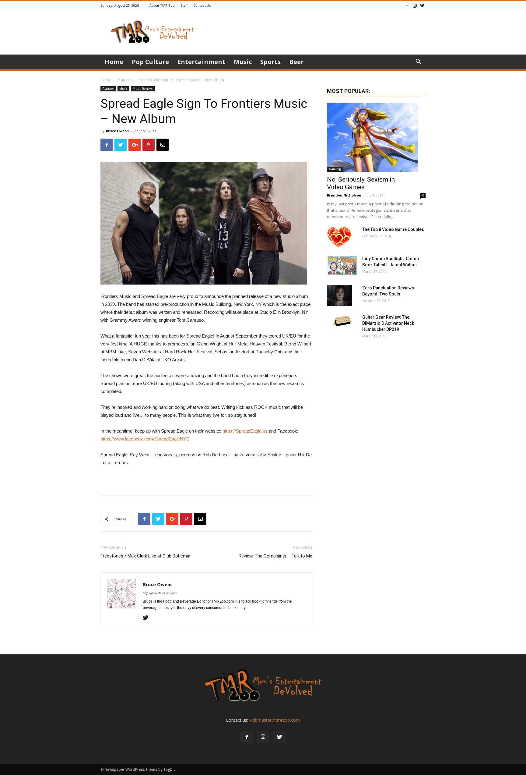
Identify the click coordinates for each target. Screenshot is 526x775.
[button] (418, 62)
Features (124, 80)
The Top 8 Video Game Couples (393, 229)
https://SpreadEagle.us (245, 431)
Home (114, 62)
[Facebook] (407, 5)
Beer (296, 62)
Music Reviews (143, 89)
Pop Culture (150, 62)
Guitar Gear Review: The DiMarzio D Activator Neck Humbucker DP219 (388, 323)
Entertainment (201, 62)
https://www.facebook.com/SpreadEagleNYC (145, 438)
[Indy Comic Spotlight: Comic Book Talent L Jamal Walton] (342, 265)
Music (243, 62)
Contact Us (202, 5)
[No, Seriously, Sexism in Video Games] (376, 137)
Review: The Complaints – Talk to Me (275, 556)
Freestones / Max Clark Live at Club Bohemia (145, 556)
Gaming (335, 169)
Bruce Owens (117, 131)
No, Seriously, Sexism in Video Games (361, 183)
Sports (270, 62)
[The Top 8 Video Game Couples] (339, 237)
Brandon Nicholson (344, 195)
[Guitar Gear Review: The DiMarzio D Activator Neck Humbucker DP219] (342, 321)
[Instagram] (414, 5)
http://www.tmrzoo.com (160, 593)
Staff (184, 5)
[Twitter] (422, 5)
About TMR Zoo (162, 5)
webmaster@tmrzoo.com (274, 720)
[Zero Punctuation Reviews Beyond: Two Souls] (339, 295)
